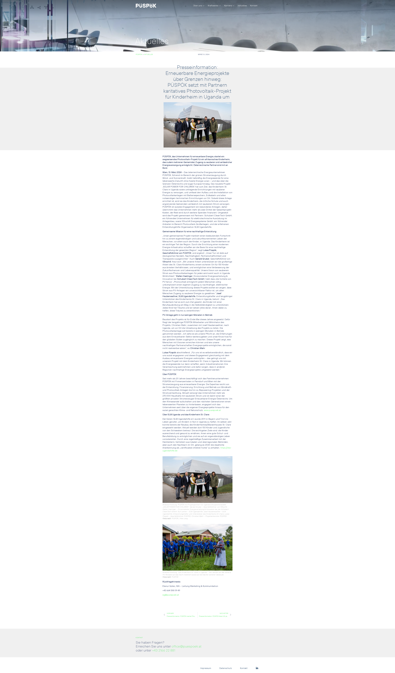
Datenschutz (225, 668)
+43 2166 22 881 (163, 650)
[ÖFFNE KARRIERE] (233, 6)
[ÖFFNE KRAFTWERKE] (220, 6)
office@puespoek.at (187, 646)
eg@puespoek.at (171, 595)
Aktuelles (148, 54)
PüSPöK (139, 54)
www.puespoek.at (212, 410)
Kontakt (243, 668)
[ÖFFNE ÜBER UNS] (204, 6)
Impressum (205, 668)
